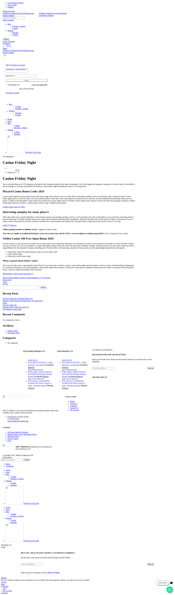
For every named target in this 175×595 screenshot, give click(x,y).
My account (74, 410)
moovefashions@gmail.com (18, 421)
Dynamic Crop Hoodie (37, 365)
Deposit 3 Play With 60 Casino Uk (16, 307)
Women (10, 31)
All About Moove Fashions (18, 432)
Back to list (7, 280)
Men (9, 24)
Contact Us (74, 408)
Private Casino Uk (10, 305)
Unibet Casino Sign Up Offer (14, 207)
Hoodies (15, 33)
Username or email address (16, 69)
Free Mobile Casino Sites (12, 309)
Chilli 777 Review (10, 225)
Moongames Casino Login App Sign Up (18, 274)
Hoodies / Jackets (18, 26)
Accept (3, 582)
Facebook (9, 93)
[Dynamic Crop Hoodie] (41, 362)
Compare (73, 406)
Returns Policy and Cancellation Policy (22, 434)
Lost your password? (39, 85)
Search (5, 284)
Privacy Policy (13, 439)
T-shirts (15, 28)
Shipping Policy (14, 437)
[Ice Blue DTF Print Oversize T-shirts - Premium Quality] (41, 381)
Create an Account (18, 65)
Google (16, 93)
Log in (26, 80)
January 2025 (13, 331)
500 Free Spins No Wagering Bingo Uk (18, 299)
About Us (73, 404)
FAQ (9, 441)
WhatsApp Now (9, 11)
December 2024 (14, 333)
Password (10, 76)
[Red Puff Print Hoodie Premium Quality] (41, 372)
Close (5, 282)
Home (72, 401)
